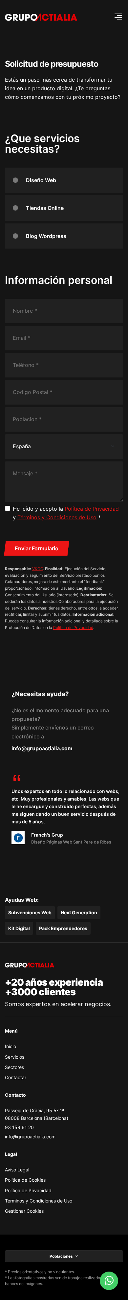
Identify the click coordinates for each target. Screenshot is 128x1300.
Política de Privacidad (92, 508)
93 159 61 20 (19, 1127)
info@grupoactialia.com (42, 748)
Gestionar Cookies (24, 1211)
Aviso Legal (17, 1169)
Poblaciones (61, 1256)
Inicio (10, 1046)
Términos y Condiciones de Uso (56, 517)
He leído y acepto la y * (66, 513)
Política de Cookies (25, 1180)
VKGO (37, 568)
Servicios (14, 1057)
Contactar (15, 1077)
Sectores (14, 1067)
